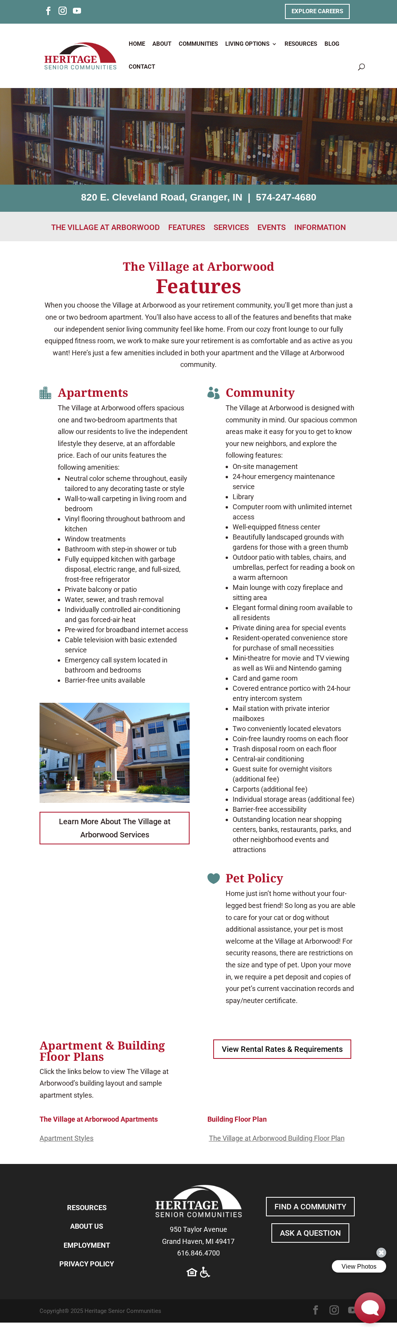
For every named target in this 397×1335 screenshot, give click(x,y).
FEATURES (186, 228)
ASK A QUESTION (310, 1233)
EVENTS (271, 228)
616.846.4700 (198, 1253)
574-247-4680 (286, 197)
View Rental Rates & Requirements (282, 1049)
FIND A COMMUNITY (310, 1206)
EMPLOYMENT (87, 1245)
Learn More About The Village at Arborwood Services (115, 828)
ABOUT (161, 44)
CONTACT (142, 67)
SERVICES (231, 228)
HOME (137, 44)
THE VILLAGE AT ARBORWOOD (105, 228)
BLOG (332, 44)
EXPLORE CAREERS (317, 11)
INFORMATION (320, 228)
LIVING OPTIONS (247, 44)
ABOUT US (86, 1226)
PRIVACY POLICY (86, 1264)
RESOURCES (301, 44)
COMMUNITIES (198, 44)
